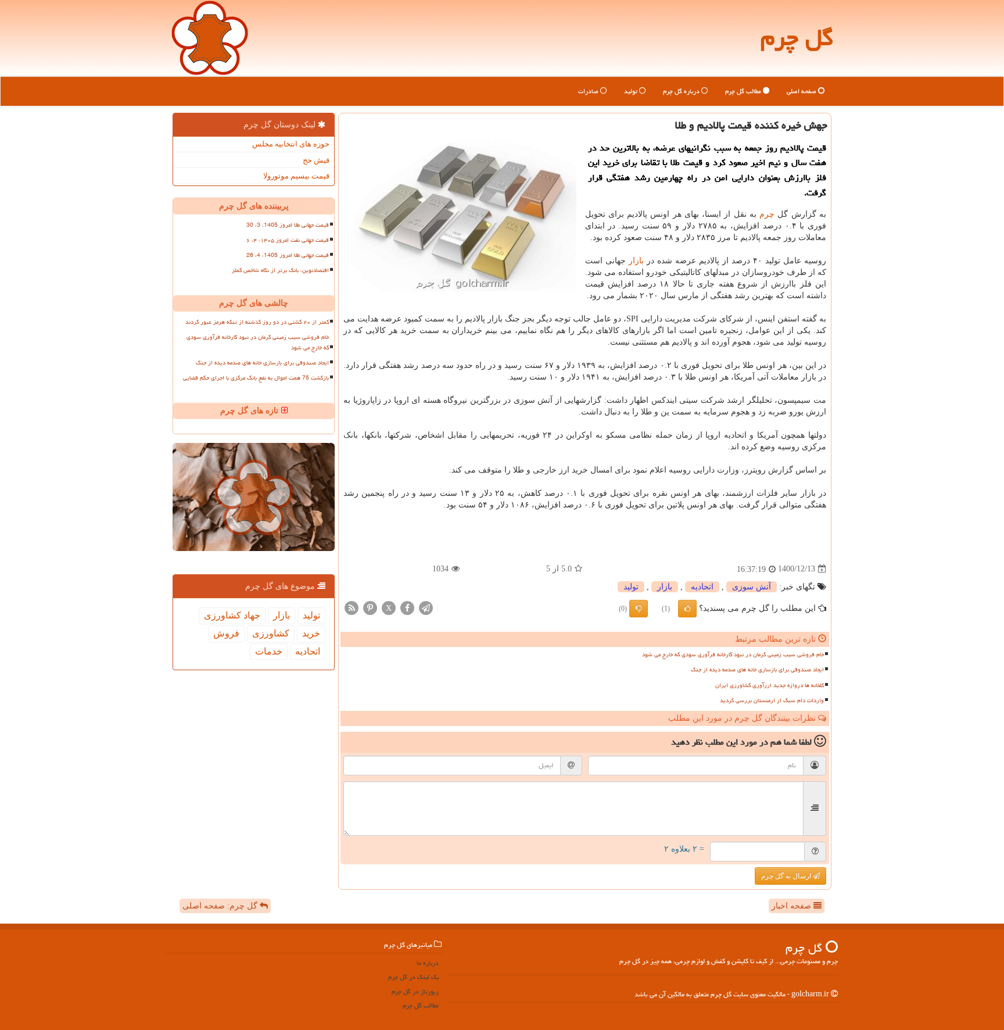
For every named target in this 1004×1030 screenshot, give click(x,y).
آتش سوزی (751, 586)
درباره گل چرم (682, 91)
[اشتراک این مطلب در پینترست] (370, 607)
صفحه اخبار (792, 906)
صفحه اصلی (802, 91)
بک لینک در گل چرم (413, 977)
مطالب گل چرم (744, 91)
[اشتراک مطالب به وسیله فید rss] (351, 607)
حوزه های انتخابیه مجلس (290, 144)
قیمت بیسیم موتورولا (296, 175)
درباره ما (428, 963)
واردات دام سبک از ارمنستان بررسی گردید (772, 700)
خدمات (268, 651)
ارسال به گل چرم (787, 876)
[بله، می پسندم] (687, 608)
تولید (631, 91)
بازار (636, 260)
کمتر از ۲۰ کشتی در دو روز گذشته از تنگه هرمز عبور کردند (257, 322)
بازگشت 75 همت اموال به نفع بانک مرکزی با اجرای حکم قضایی (256, 378)
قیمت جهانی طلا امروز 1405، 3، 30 (287, 225)
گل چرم (797, 37)
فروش (226, 633)
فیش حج (316, 160)
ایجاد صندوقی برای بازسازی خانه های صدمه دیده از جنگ (757, 669)
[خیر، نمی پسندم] (638, 608)
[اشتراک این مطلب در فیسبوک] (407, 607)
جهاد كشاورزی (232, 615)
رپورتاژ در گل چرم (415, 991)
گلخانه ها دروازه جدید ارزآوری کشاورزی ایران (769, 685)
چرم (766, 214)
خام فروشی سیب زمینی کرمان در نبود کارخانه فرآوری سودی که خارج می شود (733, 654)
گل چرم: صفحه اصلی (221, 906)
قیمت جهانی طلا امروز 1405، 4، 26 (287, 255)
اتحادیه (702, 586)
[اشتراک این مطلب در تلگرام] (426, 607)
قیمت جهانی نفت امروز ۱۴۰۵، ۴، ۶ (287, 240)
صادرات (589, 91)
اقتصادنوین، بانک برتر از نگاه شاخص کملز (280, 270)
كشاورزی (270, 633)
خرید (311, 633)
